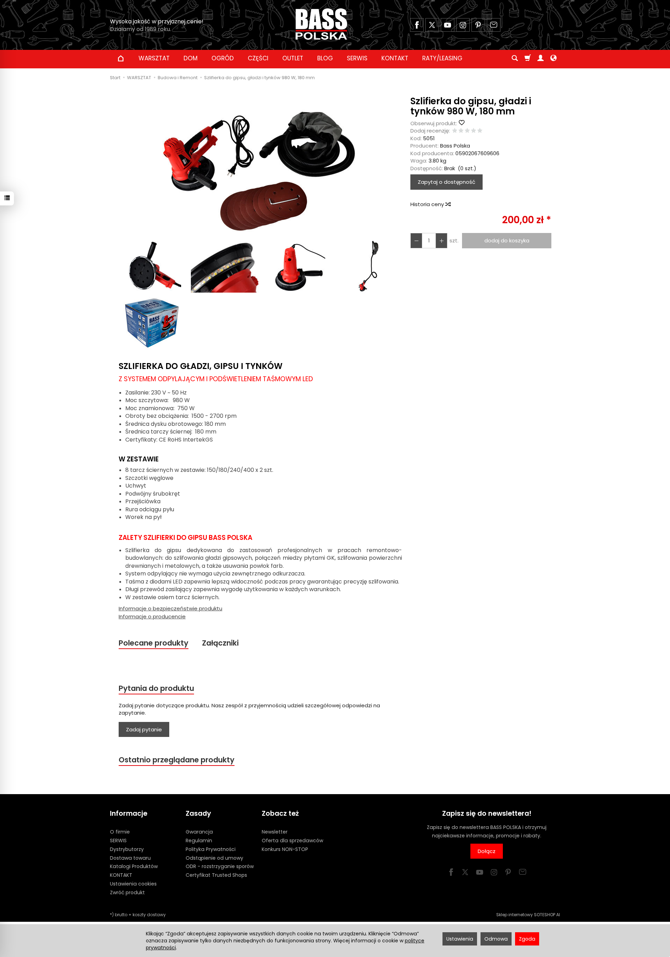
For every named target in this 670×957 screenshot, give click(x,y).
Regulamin (199, 840)
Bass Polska (455, 145)
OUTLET (292, 58)
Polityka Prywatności (211, 849)
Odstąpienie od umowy (214, 857)
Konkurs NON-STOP (285, 849)
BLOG (325, 58)
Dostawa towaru (130, 857)
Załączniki (220, 643)
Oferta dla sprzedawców (292, 840)
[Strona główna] (321, 24)
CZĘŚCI (258, 58)
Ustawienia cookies (133, 883)
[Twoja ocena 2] (461, 131)
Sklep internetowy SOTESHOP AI (528, 915)
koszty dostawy (149, 915)
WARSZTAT (154, 58)
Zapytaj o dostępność (446, 182)
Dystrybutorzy (127, 849)
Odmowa (496, 938)
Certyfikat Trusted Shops (216, 875)
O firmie (120, 831)
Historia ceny (427, 204)
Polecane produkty (153, 643)
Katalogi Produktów (134, 866)
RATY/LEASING (442, 58)
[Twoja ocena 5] (480, 131)
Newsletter (275, 831)
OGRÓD (222, 58)
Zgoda (527, 938)
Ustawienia (459, 938)
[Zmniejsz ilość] (441, 240)
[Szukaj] (514, 58)
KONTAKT (394, 58)
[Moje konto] (540, 58)
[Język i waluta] (553, 58)
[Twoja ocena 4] (473, 131)
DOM (191, 58)
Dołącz (487, 851)
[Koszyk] (527, 58)
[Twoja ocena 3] (467, 131)
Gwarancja (199, 831)
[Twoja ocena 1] (455, 131)
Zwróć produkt (127, 892)
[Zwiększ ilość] (416, 240)
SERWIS (357, 58)
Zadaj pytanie (144, 729)
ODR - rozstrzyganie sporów (220, 866)
